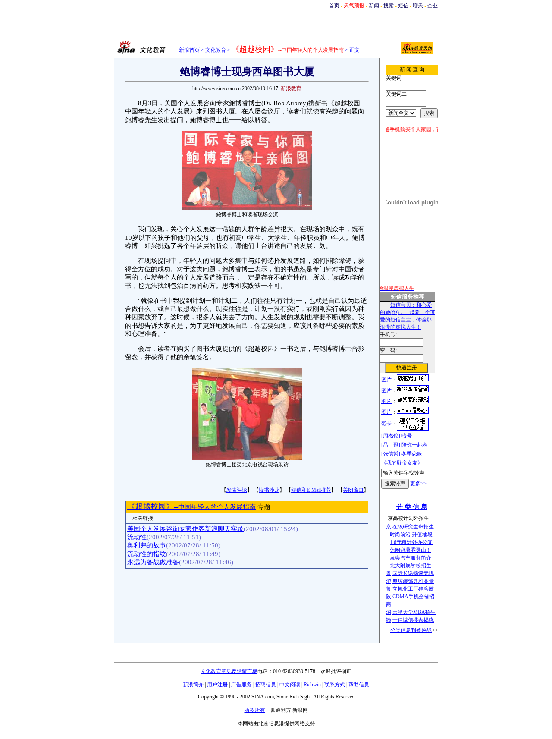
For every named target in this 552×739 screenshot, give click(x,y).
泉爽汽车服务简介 (410, 558)
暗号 (406, 436)
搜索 (388, 6)
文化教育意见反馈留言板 (229, 671)
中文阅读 (289, 685)
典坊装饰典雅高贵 (413, 581)
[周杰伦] (390, 436)
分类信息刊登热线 (411, 630)
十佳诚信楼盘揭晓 (413, 620)
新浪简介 (193, 685)
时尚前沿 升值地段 (411, 534)
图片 (386, 380)
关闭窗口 (353, 490)
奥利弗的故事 (146, 545)
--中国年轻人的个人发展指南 (191, 506)
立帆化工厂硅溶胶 (413, 589)
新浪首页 (189, 50)
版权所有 (255, 710)
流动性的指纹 (146, 553)
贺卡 (386, 424)
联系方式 (334, 685)
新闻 (374, 6)
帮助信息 (358, 685)
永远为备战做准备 (153, 562)
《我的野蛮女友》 (402, 463)
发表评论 (236, 490)
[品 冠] (390, 445)
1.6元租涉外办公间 (411, 542)
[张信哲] (390, 454)
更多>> (418, 484)
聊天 (418, 6)
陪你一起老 (414, 445)
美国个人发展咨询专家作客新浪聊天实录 (185, 528)
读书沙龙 (269, 490)
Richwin (312, 685)
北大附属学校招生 (410, 566)
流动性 (137, 537)
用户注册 (217, 685)
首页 (334, 6)
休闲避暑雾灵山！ (410, 550)
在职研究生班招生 (413, 527)
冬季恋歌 (411, 454)
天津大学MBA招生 (414, 612)
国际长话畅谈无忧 (413, 573)
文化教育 (215, 50)
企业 (432, 6)
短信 (403, 6)
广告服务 (241, 685)
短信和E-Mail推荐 (311, 490)
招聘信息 (265, 685)
